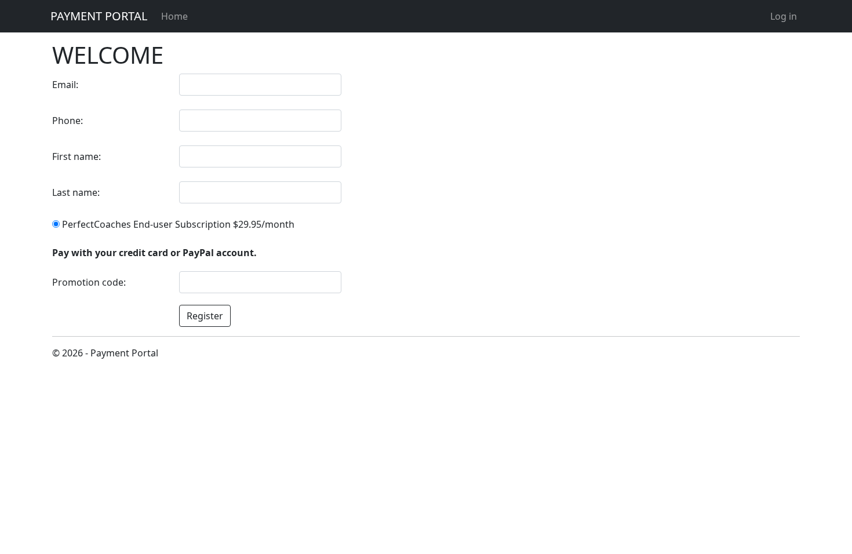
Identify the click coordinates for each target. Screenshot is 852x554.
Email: (65, 84)
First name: (76, 156)
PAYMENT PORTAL (98, 16)
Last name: (76, 192)
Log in (783, 16)
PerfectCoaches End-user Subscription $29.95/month (177, 224)
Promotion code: (89, 282)
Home (174, 16)
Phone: (67, 120)
